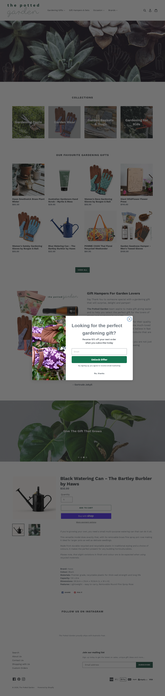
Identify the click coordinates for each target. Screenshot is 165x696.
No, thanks (99, 373)
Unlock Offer (99, 360)
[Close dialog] (129, 319)
